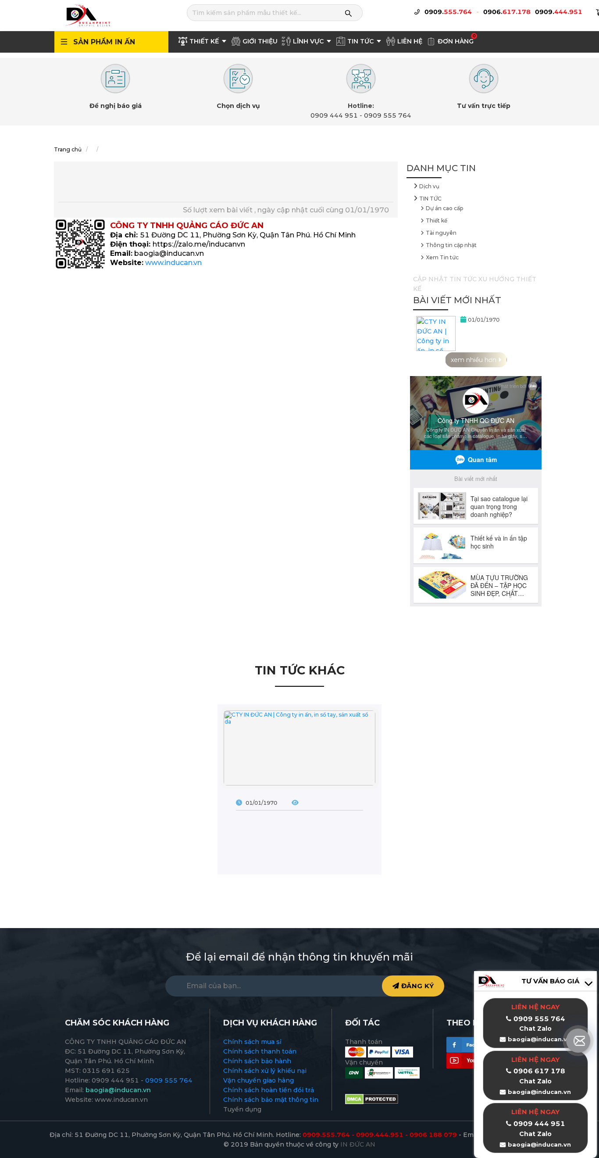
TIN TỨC (430, 198)
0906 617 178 (539, 1071)
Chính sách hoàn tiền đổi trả (268, 1090)
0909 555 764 (387, 115)
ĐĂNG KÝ (416, 986)
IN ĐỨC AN (357, 1144)
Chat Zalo (535, 1081)
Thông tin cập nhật (451, 245)
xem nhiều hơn (474, 360)
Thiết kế (436, 220)
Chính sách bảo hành (257, 1061)
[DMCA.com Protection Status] (371, 1099)
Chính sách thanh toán (259, 1051)
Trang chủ (68, 149)
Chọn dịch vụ (238, 106)
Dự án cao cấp (444, 208)
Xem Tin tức (442, 257)
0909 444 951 (334, 115)
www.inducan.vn (173, 262)
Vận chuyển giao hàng (258, 1080)
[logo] (87, 15)
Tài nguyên (441, 232)
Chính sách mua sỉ (252, 1042)
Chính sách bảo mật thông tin (270, 1100)
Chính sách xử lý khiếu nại (265, 1071)
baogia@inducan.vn (539, 1091)
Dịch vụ (429, 186)
